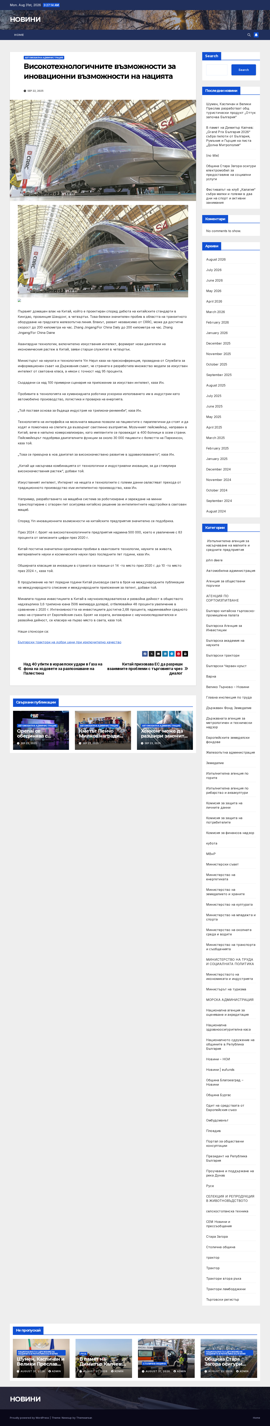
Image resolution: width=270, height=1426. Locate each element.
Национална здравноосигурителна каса (228, 1027)
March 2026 (215, 312)
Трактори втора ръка (223, 1278)
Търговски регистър (222, 1299)
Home (19, 35)
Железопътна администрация (230, 752)
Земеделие (215, 763)
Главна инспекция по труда (229, 697)
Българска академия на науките (225, 643)
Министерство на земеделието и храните (225, 892)
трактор (212, 1257)
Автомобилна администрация (44, 57)
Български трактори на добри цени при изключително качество (69, 642)
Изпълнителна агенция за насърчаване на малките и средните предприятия (228, 545)
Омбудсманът (217, 1120)
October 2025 (216, 364)
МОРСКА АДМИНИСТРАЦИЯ (230, 1000)
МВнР (211, 854)
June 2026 (214, 280)
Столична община (220, 1247)
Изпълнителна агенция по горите (227, 775)
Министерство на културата (230, 904)
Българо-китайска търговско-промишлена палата (230, 613)
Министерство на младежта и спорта (231, 917)
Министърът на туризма (226, 989)
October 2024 (217, 490)
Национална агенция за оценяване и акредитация (227, 1012)
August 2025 (216, 385)
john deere (214, 560)
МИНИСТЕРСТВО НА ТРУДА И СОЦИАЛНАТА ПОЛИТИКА (230, 962)
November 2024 (218, 480)
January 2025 (217, 459)
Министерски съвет (222, 864)
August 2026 (216, 259)
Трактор (213, 1268)
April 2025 (214, 427)
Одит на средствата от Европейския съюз (225, 1107)
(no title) (212, 155)
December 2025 (218, 343)
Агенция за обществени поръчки (225, 583)
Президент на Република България (226, 1158)
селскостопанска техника (227, 1211)
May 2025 (213, 417)
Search (211, 56)
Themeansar (84, 1417)
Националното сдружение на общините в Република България (230, 1044)
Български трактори (223, 655)
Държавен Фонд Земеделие (229, 708)
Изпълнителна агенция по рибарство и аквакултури (227, 790)
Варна (211, 676)
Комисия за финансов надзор (230, 833)
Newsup (67, 1417)
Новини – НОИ (218, 1059)
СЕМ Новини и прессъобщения (219, 1224)
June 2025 (214, 406)
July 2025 (213, 396)
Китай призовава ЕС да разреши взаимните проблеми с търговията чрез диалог (144, 669)
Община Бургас (218, 1095)
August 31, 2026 (33, 1371)
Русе (210, 1186)
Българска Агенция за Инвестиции (224, 628)
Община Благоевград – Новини (224, 1082)
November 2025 (218, 354)
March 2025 (215, 438)
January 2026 (217, 333)
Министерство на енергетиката (220, 877)
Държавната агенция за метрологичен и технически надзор (229, 722)
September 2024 (219, 501)
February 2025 (217, 448)
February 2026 (217, 322)
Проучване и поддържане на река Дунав (230, 1173)
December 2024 (218, 469)
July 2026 (214, 270)
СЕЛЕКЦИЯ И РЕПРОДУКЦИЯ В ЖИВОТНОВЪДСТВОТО (230, 1198)
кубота (211, 843)
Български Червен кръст (226, 666)
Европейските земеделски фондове (228, 740)
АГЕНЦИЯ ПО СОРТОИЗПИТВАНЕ (222, 598)
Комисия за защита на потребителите (224, 820)
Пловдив (213, 1131)
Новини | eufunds (220, 1070)
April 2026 (214, 301)
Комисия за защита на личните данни (224, 805)
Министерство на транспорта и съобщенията (230, 947)
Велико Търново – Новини (227, 687)
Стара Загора (217, 1236)
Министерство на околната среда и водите (228, 932)
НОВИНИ (25, 19)
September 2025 (219, 375)
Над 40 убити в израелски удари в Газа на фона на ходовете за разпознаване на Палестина (63, 669)
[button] (249, 35)
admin (56, 1371)
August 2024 (216, 511)
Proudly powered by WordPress (30, 1417)
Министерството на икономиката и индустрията (230, 976)
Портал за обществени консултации (225, 1143)
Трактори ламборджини (225, 1289)
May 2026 (214, 291)
